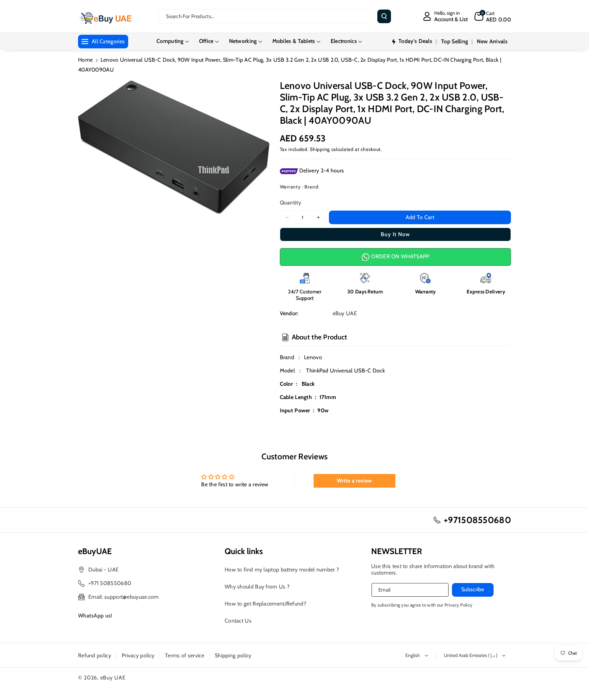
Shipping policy (233, 655)
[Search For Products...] (384, 16)
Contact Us (238, 620)
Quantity (290, 202)
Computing (170, 41)
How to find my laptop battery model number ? (282, 569)
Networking (243, 41)
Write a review (354, 480)
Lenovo (313, 357)
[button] (492, 16)
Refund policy (94, 655)
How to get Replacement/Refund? (265, 603)
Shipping (320, 149)
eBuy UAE (113, 677)
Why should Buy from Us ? (257, 586)
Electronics (344, 41)
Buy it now (395, 234)
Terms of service (184, 655)
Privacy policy (138, 655)
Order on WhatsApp (399, 256)
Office (206, 41)
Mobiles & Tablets (293, 41)
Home (85, 60)
